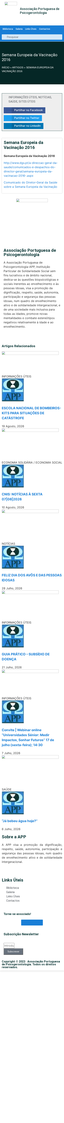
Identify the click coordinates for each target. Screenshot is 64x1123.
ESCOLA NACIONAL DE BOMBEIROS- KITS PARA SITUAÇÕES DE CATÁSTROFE (31, 413)
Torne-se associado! (17, 914)
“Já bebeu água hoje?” (20, 821)
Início (5, 67)
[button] (24, 110)
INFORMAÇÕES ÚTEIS (23, 97)
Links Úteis (30, 29)
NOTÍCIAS (44, 97)
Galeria (19, 29)
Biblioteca (8, 29)
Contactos (44, 29)
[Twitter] (5, 337)
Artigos (17, 67)
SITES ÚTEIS (27, 101)
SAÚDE (13, 101)
